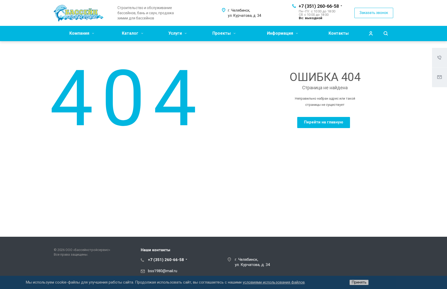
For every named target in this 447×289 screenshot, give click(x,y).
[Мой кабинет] (370, 33)
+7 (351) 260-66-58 (319, 6)
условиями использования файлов (274, 282)
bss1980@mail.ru (162, 271)
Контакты (339, 33)
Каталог (130, 33)
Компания (79, 33)
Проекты (222, 33)
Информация (280, 33)
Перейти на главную (323, 122)
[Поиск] (385, 33)
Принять (359, 282)
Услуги (175, 33)
